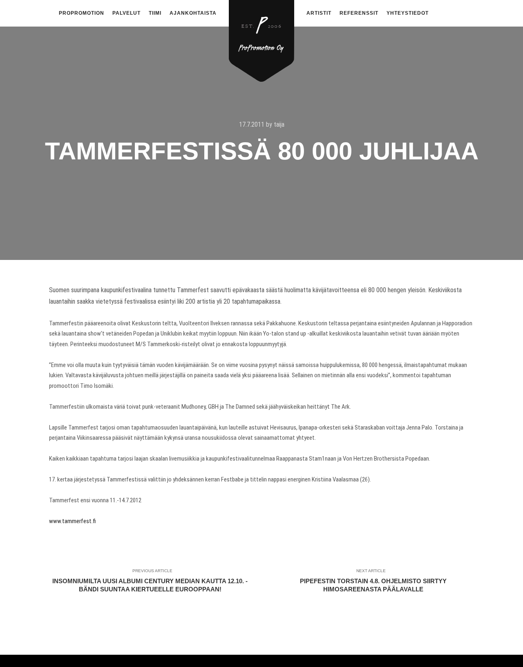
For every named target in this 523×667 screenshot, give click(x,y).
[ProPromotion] (261, 36)
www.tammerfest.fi (72, 521)
